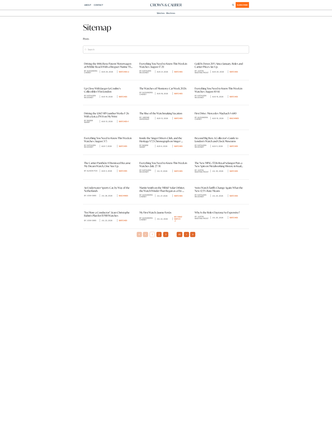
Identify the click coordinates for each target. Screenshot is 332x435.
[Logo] (166, 5)
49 (179, 234)
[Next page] (186, 234)
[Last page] (192, 234)
